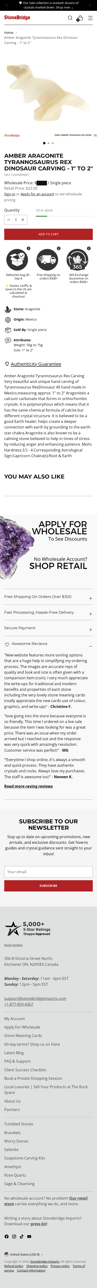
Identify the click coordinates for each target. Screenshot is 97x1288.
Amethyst (12, 1166)
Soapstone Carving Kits (24, 1158)
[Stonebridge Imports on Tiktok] (22, 1237)
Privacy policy (60, 1266)
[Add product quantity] (8, 219)
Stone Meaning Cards (23, 1035)
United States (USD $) (25, 1255)
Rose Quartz (15, 1175)
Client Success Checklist (25, 1069)
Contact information (31, 1270)
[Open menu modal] (90, 18)
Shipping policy (37, 1266)
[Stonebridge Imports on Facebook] (7, 1237)
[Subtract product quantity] (23, 219)
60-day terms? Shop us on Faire (32, 1044)
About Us (12, 1101)
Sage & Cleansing (19, 1183)
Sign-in (9, 194)
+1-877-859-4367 (18, 1004)
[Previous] (7, 5)
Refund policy (13, 1266)
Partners (12, 1109)
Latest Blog (14, 1052)
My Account (14, 1018)
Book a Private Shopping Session (33, 1078)
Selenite (11, 1149)
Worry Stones (16, 1141)
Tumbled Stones (18, 1124)
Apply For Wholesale (22, 1027)
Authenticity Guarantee (36, 364)
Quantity (12, 210)
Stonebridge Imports (44, 1262)
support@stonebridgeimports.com (35, 998)
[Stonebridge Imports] (17, 17)
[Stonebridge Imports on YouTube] (29, 1237)
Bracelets (12, 1132)
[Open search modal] (70, 18)
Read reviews (13, 945)
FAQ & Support (17, 1061)
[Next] (90, 5)
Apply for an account (37, 194)
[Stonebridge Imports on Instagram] (14, 1237)
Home (8, 32)
